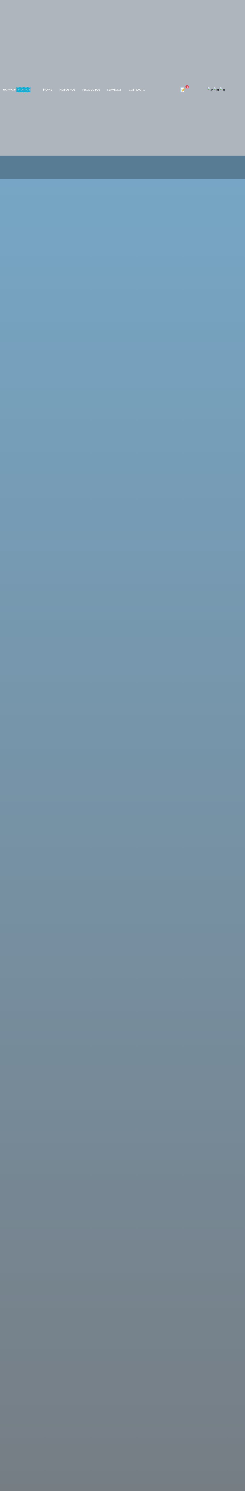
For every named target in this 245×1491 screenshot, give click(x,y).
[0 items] (184, 90)
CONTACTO (137, 89)
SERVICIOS (114, 89)
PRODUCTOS (91, 89)
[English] (211, 89)
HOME (47, 89)
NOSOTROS (67, 89)
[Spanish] (223, 89)
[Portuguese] (217, 89)
